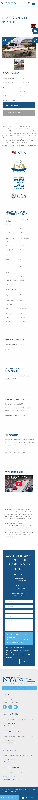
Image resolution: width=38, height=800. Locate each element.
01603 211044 (9, 776)
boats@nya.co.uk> (10, 762)
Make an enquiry (12, 105)
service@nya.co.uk (10, 743)
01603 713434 (9, 723)
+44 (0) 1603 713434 (19, 581)
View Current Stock (19, 688)
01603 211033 (9, 759)
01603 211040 (9, 740)
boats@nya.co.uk (19, 588)
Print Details (29, 798)
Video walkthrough (13, 112)
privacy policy (24, 650)
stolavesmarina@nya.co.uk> (13, 779)
